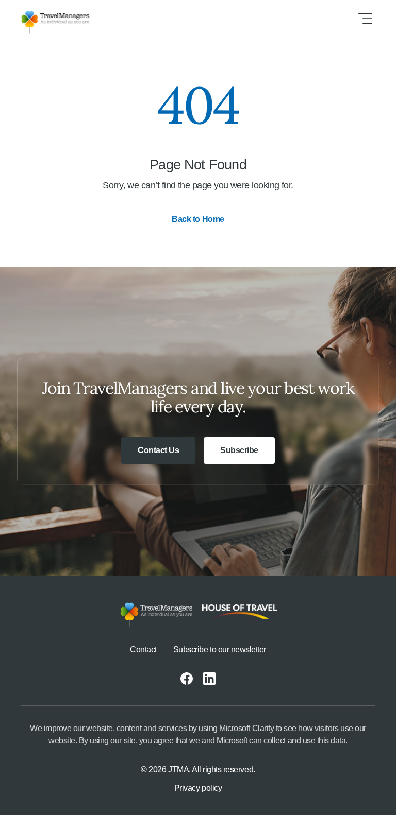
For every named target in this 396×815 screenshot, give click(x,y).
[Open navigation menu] (365, 18)
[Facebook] (186, 678)
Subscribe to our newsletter (219, 649)
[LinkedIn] (209, 678)
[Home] (64, 18)
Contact (143, 649)
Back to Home (198, 219)
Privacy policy (198, 788)
